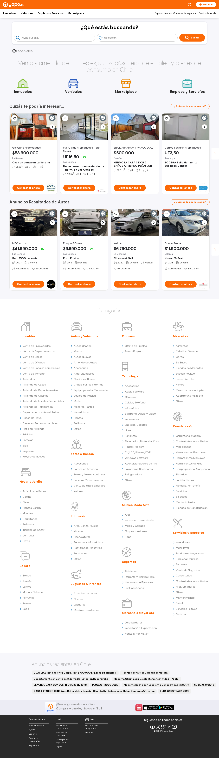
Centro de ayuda (207, 13)
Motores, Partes (84, 407)
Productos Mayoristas (190, 553)
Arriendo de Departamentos (40, 390)
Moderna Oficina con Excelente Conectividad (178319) (146, 678)
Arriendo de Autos (85, 362)
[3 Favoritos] (14, 214)
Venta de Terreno (34, 373)
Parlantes (131, 436)
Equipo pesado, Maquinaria (91, 390)
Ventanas (29, 535)
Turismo (181, 614)
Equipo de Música (85, 395)
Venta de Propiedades (37, 346)
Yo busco (79, 491)
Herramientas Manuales (190, 458)
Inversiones (183, 542)
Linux (128, 430)
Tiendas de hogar (33, 530)
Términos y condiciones (62, 727)
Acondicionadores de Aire (141, 463)
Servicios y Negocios (188, 533)
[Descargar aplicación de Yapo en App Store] (150, 707)
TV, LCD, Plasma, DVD (138, 452)
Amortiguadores (84, 373)
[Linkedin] (169, 727)
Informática (132, 408)
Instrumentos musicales (139, 520)
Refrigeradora (133, 474)
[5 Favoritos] (14, 118)
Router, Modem (134, 447)
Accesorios (81, 368)
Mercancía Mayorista (138, 613)
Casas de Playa (32, 418)
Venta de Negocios (188, 570)
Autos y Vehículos (84, 336)
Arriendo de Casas (34, 384)
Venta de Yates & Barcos (89, 485)
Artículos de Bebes (34, 491)
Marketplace (76, 13)
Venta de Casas (32, 357)
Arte (128, 514)
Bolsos (27, 575)
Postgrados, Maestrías (88, 548)
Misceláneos (183, 447)
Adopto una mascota (189, 395)
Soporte (33, 734)
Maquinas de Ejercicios (139, 582)
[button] (52, 126)
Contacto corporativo (34, 739)
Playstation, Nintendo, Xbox (142, 441)
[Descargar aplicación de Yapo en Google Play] (166, 707)
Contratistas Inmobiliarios (192, 441)
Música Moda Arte (136, 505)
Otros (26, 541)
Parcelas (28, 440)
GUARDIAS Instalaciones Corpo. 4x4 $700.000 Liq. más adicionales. (75, 672)
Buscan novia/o (185, 373)
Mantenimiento (185, 502)
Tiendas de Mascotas (189, 368)
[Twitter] (163, 727)
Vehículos (27, 13)
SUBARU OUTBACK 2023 (174, 691)
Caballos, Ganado (187, 351)
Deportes (129, 562)
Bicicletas (131, 571)
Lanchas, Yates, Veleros (88, 480)
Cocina (27, 496)
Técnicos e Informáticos (89, 542)
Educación (79, 516)
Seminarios (80, 553)
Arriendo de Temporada (38, 407)
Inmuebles (9, 13)
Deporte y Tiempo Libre (140, 577)
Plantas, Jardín (32, 508)
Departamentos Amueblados (41, 412)
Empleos (128, 336)
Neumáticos (81, 412)
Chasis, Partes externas (88, 384)
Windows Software (137, 458)
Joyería (27, 581)
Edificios (28, 434)
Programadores (185, 586)
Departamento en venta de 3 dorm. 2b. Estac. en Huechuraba (71, 678)
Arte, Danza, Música (86, 526)
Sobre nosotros (36, 725)
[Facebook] (152, 727)
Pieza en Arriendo (33, 429)
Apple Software (134, 391)
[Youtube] (174, 727)
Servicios (181, 491)
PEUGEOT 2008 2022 (105, 684)
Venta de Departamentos (39, 351)
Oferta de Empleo (136, 346)
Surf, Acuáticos (134, 588)
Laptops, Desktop (136, 425)
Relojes (27, 603)
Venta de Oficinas (34, 362)
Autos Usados (83, 346)
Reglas (59, 746)
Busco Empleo (134, 351)
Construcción (183, 426)
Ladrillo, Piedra (185, 480)
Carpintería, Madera (188, 436)
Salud (179, 603)
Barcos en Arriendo (86, 469)
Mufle (77, 401)
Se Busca (79, 423)
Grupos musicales (136, 531)
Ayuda (32, 729)
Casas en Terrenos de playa (40, 423)
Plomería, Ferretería (188, 485)
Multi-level (182, 548)
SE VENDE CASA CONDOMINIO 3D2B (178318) (60, 684)
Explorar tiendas (163, 13)
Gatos (180, 357)
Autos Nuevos (82, 357)
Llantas (78, 418)
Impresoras (132, 419)
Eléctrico (181, 474)
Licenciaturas (82, 537)
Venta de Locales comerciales (41, 368)
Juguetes (79, 604)
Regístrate (34, 745)
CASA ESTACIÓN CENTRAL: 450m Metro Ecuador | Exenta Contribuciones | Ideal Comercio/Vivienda (94, 691)
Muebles (28, 513)
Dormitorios (30, 519)
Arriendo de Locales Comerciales (43, 401)
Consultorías (184, 575)
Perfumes (28, 598)
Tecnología (130, 376)
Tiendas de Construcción (192, 508)
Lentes (27, 586)
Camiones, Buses (84, 379)
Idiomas (78, 531)
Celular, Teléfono (135, 402)
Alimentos (182, 346)
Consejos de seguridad (185, 13)
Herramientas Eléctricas (191, 452)
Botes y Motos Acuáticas (90, 474)
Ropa (26, 609)
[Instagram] (158, 727)
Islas (25, 445)
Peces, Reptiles (185, 379)
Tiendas (89, 732)
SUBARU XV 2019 (204, 684)
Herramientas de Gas (189, 463)
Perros (180, 384)
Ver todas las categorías (91, 727)
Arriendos (29, 379)
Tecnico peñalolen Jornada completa (145, 672)
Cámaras (130, 397)
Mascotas (180, 336)
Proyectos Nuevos (34, 456)
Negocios (28, 451)
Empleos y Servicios (50, 13)
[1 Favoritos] (116, 214)
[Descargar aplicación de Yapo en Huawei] (139, 708)
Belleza (25, 566)
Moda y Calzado (33, 592)
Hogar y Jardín (31, 482)
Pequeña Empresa (187, 559)
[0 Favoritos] (167, 118)
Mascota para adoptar (190, 390)
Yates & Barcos (82, 454)
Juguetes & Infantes (86, 584)
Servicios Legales (186, 609)
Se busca (28, 524)
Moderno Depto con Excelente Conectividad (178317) (156, 684)
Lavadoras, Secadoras (139, 469)
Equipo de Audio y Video (140, 413)
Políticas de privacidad (61, 734)
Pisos (26, 502)
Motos (78, 351)
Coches (78, 599)
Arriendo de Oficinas (35, 395)
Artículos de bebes (86, 593)
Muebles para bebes (86, 610)
